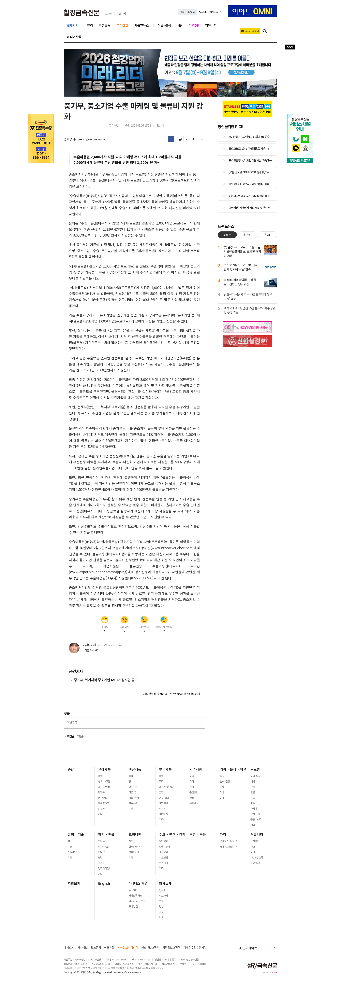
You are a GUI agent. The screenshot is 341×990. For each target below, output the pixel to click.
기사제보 (82, 947)
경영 (161, 906)
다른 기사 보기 (92, 650)
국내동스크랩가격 (228, 846)
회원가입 (121, 13)
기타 (100, 814)
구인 (252, 852)
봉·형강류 (103, 797)
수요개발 (72, 852)
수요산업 (163, 857)
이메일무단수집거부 (195, 947)
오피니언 (135, 834)
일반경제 (163, 841)
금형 (161, 792)
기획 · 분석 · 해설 (233, 769)
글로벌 (255, 769)
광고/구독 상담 (252, 31)
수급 (191, 775)
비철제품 (135, 769)
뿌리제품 (165, 769)
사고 (252, 846)
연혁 (161, 901)
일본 (252, 792)
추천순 (80, 736)
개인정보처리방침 (128, 947)
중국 (252, 786)
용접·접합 (164, 797)
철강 (90, 25)
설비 (70, 841)
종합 (71, 769)
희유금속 (133, 803)
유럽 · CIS (255, 814)
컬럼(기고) (134, 852)
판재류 (101, 792)
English (203, 12)
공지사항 (254, 841)
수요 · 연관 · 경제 (172, 834)
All (97, 972)
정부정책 (163, 852)
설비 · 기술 (76, 834)
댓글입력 (72, 722)
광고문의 (96, 947)
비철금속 (104, 25)
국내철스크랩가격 (228, 841)
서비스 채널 (139, 883)
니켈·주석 (134, 797)
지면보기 (74, 883)
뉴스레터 (133, 890)
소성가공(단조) (166, 786)
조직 (161, 912)
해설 (222, 792)
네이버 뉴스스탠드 (138, 901)
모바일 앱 (133, 906)
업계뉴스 (102, 841)
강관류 (101, 808)
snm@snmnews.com (130, 972)
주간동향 (193, 792)
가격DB (194, 25)
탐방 (100, 857)
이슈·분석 (164, 25)
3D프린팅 (163, 814)
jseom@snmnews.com (110, 645)
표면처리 (163, 803)
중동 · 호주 (255, 819)
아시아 (253, 808)
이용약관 (109, 947)
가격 (191, 781)
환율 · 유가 (164, 846)
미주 (252, 803)
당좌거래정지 (104, 868)
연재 (222, 797)
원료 (191, 797)
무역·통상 (255, 775)
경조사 (101, 863)
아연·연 (132, 792)
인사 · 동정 (103, 846)
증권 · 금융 (197, 834)
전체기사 (72, 25)
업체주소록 (257, 857)
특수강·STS (103, 803)
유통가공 (193, 803)
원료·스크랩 (104, 781)
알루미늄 (133, 786)
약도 (161, 917)
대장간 (132, 841)
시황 (180, 25)
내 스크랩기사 (188, 12)
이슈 (222, 786)
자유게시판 (255, 863)
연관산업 (163, 863)
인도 (252, 797)
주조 (161, 781)
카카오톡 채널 (135, 895)
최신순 (70, 736)
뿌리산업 (122, 25)
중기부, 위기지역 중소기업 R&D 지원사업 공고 (106, 680)
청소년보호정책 (150, 947)
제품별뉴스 (141, 25)
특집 (222, 775)
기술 (70, 846)
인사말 (162, 890)
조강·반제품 (104, 786)
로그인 (108, 13)
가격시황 (195, 769)
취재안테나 (134, 846)
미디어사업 (74, 36)
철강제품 (104, 769)
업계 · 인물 (106, 834)
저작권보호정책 (171, 947)
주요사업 (163, 895)
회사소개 (165, 883)
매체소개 (69, 947)
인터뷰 (101, 852)
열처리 (162, 808)
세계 (252, 781)
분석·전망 (225, 781)
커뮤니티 (210, 25)
